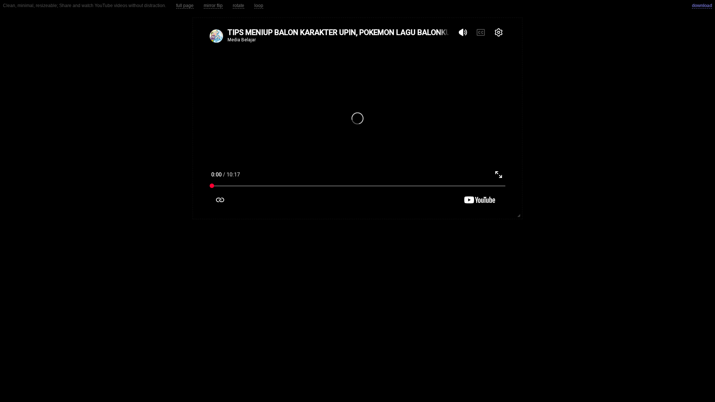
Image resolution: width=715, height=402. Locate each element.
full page (185, 5)
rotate (238, 5)
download (702, 5)
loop (258, 5)
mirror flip (213, 5)
